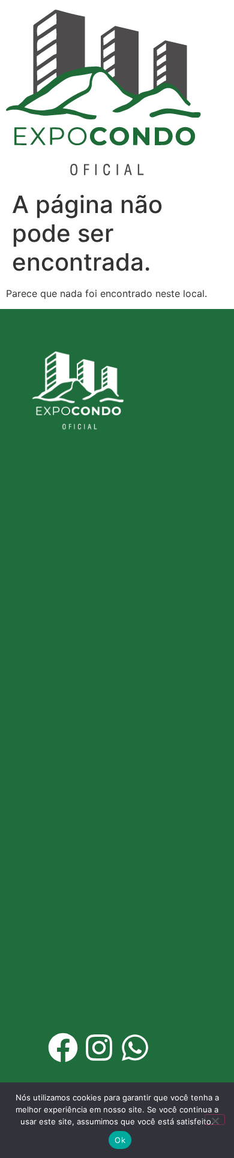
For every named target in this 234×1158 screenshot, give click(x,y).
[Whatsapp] (135, 1048)
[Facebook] (63, 1048)
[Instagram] (99, 1048)
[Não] (215, 1119)
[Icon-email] (171, 1048)
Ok (120, 1140)
